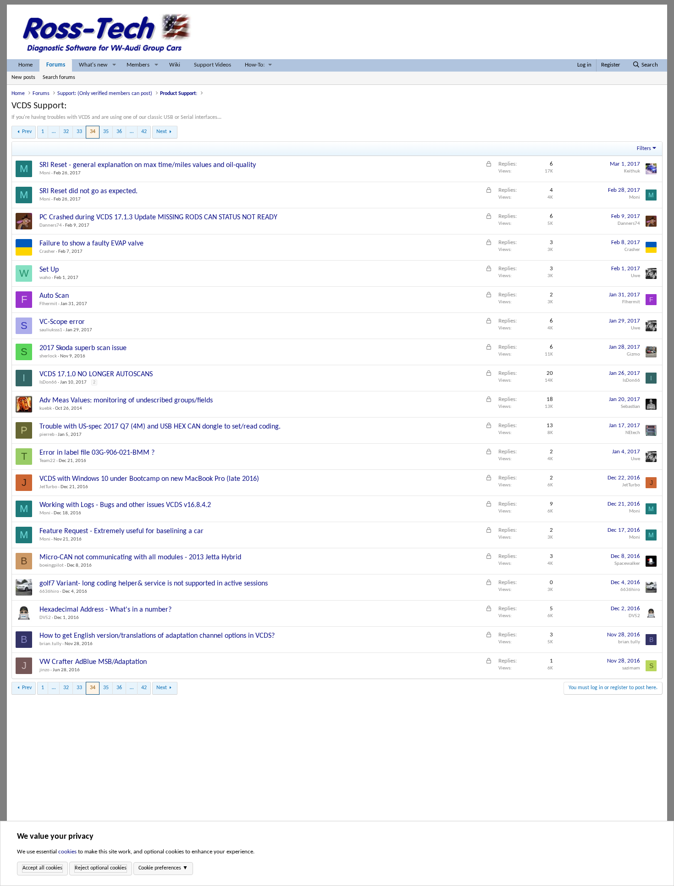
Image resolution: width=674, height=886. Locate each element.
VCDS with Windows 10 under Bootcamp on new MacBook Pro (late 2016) (149, 479)
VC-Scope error (62, 322)
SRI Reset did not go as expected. (88, 191)
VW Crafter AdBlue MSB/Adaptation (93, 662)
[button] (114, 65)
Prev (27, 131)
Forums (55, 65)
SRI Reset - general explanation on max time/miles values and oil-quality (147, 165)
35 (106, 131)
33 (79, 131)
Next (161, 131)
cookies (67, 852)
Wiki (174, 65)
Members (138, 65)
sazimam (631, 668)
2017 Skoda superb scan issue (83, 348)
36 (119, 131)
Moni (44, 173)
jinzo (44, 670)
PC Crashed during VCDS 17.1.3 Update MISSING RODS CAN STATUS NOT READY (158, 217)
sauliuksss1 (50, 330)
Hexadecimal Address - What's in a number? (105, 609)
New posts (23, 77)
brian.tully (50, 643)
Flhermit (48, 303)
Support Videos (212, 65)
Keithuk (632, 171)
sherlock (48, 356)
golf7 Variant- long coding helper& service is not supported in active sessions (153, 583)
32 (66, 131)
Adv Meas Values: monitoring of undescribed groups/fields (126, 400)
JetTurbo (48, 487)
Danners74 (50, 225)
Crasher (47, 251)
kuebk (45, 408)
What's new (93, 65)
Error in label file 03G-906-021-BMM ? (97, 453)
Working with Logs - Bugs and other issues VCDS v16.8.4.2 (125, 505)
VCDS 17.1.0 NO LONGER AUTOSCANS (96, 374)
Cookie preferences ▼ (163, 868)
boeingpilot (51, 565)
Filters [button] (644, 148)
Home (25, 65)
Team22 (47, 460)
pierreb (47, 434)
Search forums (59, 77)
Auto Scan (54, 296)
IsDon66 (48, 382)
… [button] (53, 131)
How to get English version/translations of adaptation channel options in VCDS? (157, 636)
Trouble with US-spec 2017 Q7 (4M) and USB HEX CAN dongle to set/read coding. (160, 426)
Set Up (49, 269)
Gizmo (633, 354)
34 (92, 131)
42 (144, 131)
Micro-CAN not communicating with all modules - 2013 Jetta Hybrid (140, 557)
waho (45, 277)
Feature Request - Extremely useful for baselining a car (121, 531)
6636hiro (49, 591)
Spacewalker (627, 563)
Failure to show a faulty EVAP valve (91, 243)
